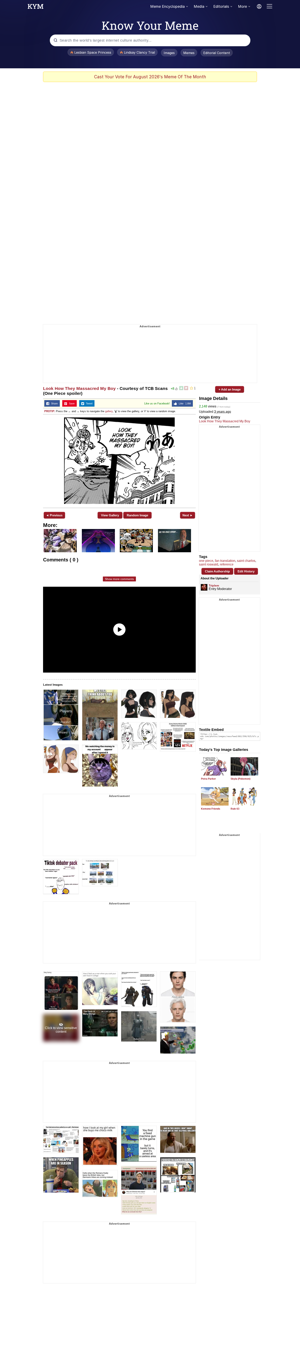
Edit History (246, 571)
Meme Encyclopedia (167, 6)
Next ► (187, 515)
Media (199, 6)
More (242, 6)
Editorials (221, 6)
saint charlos (246, 560)
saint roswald (208, 564)
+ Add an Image (230, 389)
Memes (188, 53)
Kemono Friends (210, 808)
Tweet (88, 403)
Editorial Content (216, 53)
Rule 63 (235, 808)
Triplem (214, 585)
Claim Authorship (217, 571)
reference (226, 564)
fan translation (225, 560)
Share (53, 403)
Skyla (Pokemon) (240, 778)
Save (71, 403)
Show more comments (119, 579)
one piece (206, 560)
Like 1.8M (184, 403)
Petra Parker (208, 778)
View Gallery (110, 515)
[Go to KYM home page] (35, 8)
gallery (109, 411)
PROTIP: (49, 411)
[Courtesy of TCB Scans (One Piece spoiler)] (119, 460)
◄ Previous (54, 515)
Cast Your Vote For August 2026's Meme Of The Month (150, 76)
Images (169, 53)
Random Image (137, 515)
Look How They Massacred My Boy (79, 388)
